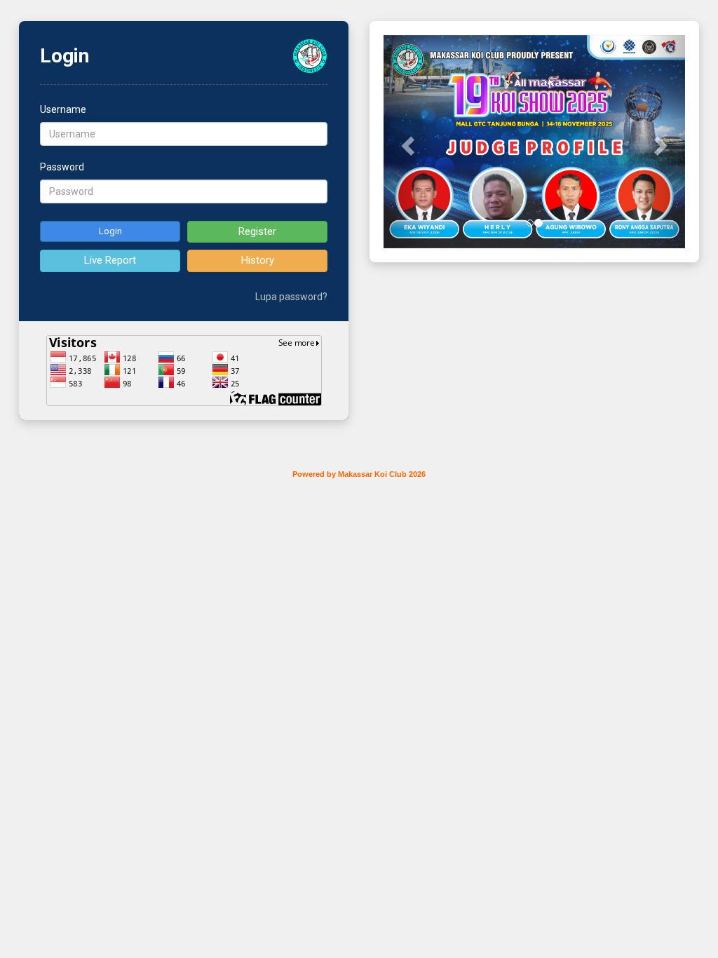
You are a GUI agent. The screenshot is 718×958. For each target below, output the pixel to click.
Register (257, 231)
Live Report (110, 260)
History (257, 260)
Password (62, 167)
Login (110, 231)
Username (63, 109)
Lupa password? (291, 296)
